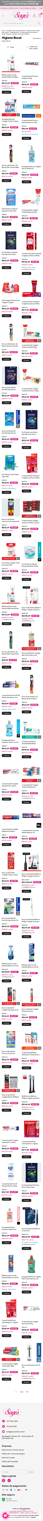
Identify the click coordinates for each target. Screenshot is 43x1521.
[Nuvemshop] (21, 1510)
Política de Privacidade (10, 1461)
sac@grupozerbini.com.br (15, 1432)
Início (3, 30)
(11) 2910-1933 (11, 1426)
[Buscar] (38, 23)
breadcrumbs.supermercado (16, 30)
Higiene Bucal (14, 32)
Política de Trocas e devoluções (13, 1454)
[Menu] (3, 16)
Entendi (33, 1517)
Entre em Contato (8, 1458)
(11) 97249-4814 (12, 1421)
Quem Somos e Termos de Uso (13, 1450)
